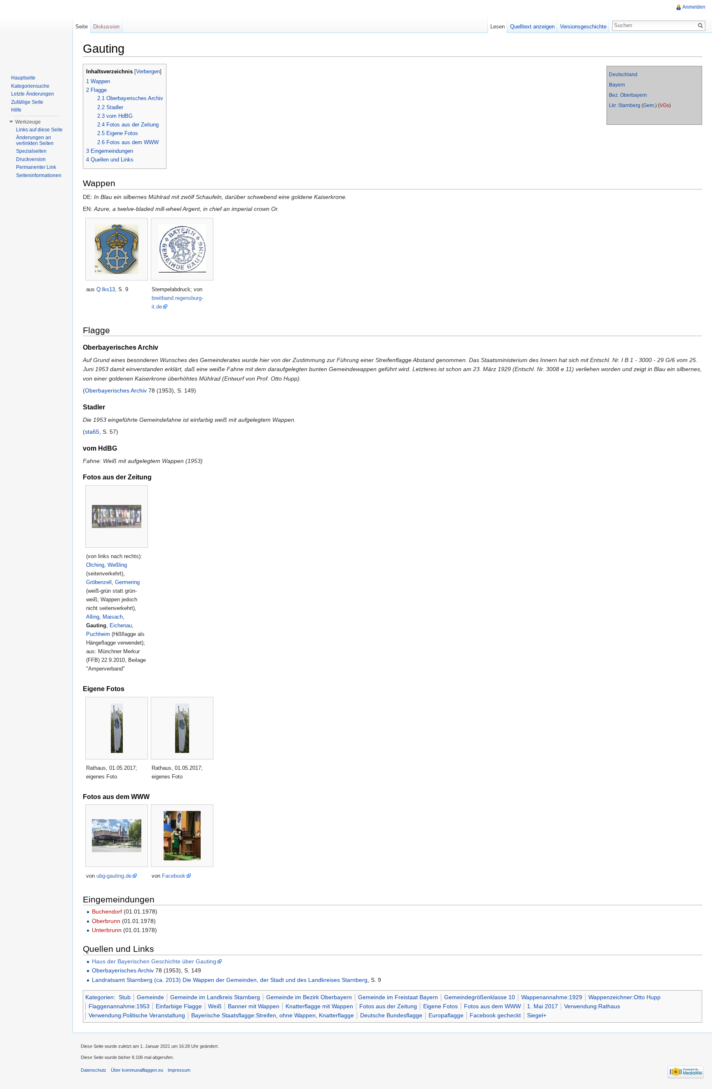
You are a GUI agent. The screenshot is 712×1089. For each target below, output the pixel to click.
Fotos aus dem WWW (492, 1006)
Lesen (497, 26)
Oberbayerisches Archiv (116, 390)
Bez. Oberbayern (628, 95)
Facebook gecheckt (495, 1015)
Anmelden (693, 7)
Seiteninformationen (38, 175)
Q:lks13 (105, 289)
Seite (81, 26)
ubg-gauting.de (113, 876)
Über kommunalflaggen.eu (137, 1070)
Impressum (179, 1070)
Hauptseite (23, 78)
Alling (92, 617)
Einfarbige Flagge (179, 1006)
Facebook (173, 876)
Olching (95, 565)
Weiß (215, 1006)
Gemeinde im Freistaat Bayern (398, 997)
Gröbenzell (99, 582)
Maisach (113, 617)
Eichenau (121, 625)
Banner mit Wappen (253, 1006)
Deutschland (623, 74)
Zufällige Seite (27, 102)
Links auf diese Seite (39, 130)
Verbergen (148, 72)
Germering (127, 582)
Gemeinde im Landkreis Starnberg (215, 997)
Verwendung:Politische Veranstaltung (137, 1015)
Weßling (117, 565)
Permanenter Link (36, 167)
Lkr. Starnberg (624, 105)
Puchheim (98, 634)
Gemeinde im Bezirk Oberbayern (309, 997)
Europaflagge (446, 1015)
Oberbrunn (106, 921)
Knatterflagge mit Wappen (319, 1006)
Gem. (649, 105)
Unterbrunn (107, 930)
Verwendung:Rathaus (592, 1006)
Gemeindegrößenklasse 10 (479, 997)
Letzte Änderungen (32, 94)
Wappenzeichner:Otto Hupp (624, 997)
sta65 (92, 431)
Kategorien (99, 997)
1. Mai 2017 (542, 1006)
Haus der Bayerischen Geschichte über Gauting (154, 961)
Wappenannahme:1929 (551, 997)
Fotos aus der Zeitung (388, 1006)
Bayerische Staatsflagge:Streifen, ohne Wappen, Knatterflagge (272, 1015)
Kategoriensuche (30, 86)
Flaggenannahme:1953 (119, 1006)
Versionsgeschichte (583, 26)
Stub (125, 997)
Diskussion (106, 26)
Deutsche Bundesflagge (391, 1015)
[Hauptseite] (36, 33)
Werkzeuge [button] (28, 122)
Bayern (617, 85)
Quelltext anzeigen (532, 26)
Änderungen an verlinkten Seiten (35, 140)
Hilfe (16, 110)
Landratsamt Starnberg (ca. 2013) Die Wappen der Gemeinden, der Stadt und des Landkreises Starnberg (230, 980)
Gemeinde (150, 997)
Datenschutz (93, 1070)
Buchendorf (107, 911)
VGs (664, 105)
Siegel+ (536, 1015)
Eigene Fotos (440, 1006)
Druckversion (31, 159)
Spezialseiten (31, 151)
